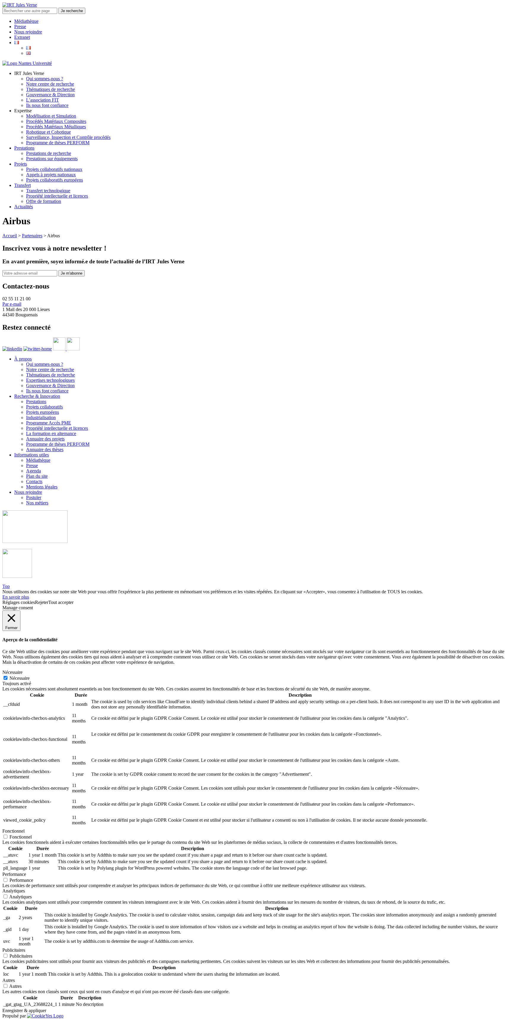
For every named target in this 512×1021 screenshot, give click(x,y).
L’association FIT (42, 99)
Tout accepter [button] (60, 602)
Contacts (34, 481)
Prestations (24, 147)
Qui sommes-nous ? (44, 78)
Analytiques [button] (13, 890)
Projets (20, 163)
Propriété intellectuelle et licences (57, 195)
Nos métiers (37, 502)
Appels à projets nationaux (51, 174)
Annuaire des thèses (44, 449)
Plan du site (37, 476)
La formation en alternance (51, 433)
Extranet (22, 37)
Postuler (33, 497)
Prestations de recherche (48, 153)
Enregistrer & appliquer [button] (24, 1010)
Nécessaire (19, 678)
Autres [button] (8, 980)
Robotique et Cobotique (48, 131)
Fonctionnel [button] (13, 831)
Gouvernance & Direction (50, 94)
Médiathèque (26, 21)
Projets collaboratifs (44, 406)
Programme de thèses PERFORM (57, 142)
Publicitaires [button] (13, 950)
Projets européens (42, 412)
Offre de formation (43, 201)
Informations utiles (31, 454)
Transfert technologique (48, 190)
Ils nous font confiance (47, 105)
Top (6, 586)
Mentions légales (41, 486)
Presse (20, 26)
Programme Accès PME (48, 422)
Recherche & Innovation (37, 396)
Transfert (22, 185)
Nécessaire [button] (12, 672)
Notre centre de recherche (50, 83)
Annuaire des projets (45, 438)
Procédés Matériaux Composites (56, 121)
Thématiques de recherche (50, 89)
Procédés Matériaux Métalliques (56, 126)
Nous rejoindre (28, 31)
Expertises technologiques (50, 380)
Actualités (23, 206)
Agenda (33, 470)
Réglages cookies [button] (18, 602)
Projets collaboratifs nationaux (54, 169)
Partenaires (32, 235)
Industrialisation (41, 417)
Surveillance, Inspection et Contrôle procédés (68, 137)
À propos (23, 358)
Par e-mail (11, 304)
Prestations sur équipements (52, 158)
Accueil (9, 235)
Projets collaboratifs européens (54, 179)
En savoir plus (15, 597)
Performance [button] (14, 874)
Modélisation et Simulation (51, 115)
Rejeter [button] (41, 602)
